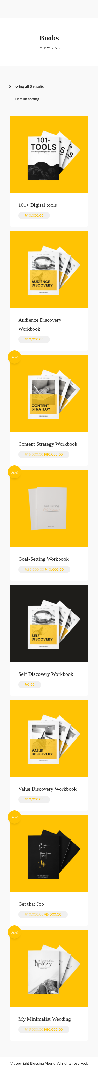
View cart (50, 48)
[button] (91, 6)
